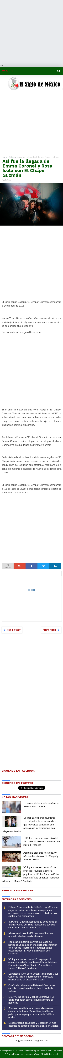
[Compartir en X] (43, 566)
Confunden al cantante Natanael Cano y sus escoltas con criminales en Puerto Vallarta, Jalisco (31, 988)
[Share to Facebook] (31, 566)
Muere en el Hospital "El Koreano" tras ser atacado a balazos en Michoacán (30, 934)
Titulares (13, 157)
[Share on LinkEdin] (55, 566)
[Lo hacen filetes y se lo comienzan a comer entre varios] (11, 807)
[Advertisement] (31, 31)
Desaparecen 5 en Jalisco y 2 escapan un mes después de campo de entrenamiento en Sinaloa (33, 1024)
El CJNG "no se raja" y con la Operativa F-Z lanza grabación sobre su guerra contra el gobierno (31, 999)
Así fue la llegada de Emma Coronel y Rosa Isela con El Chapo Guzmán (27, 168)
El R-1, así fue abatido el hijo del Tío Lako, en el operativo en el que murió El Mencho (41, 841)
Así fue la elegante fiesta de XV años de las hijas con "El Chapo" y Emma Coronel (40, 856)
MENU (10, 71)
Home (4, 157)
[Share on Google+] (20, 566)
